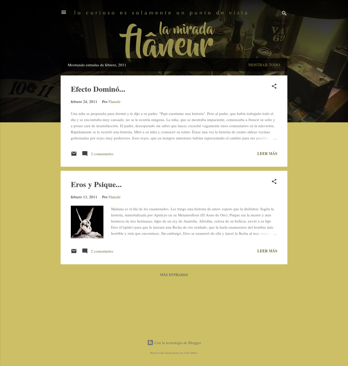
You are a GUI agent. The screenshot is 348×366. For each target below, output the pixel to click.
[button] (274, 87)
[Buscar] (284, 14)
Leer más (267, 153)
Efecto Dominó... (98, 88)
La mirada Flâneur (174, 35)
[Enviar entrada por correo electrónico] (74, 155)
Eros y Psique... (96, 184)
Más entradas (174, 274)
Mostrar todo (264, 65)
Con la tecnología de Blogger (177, 342)
